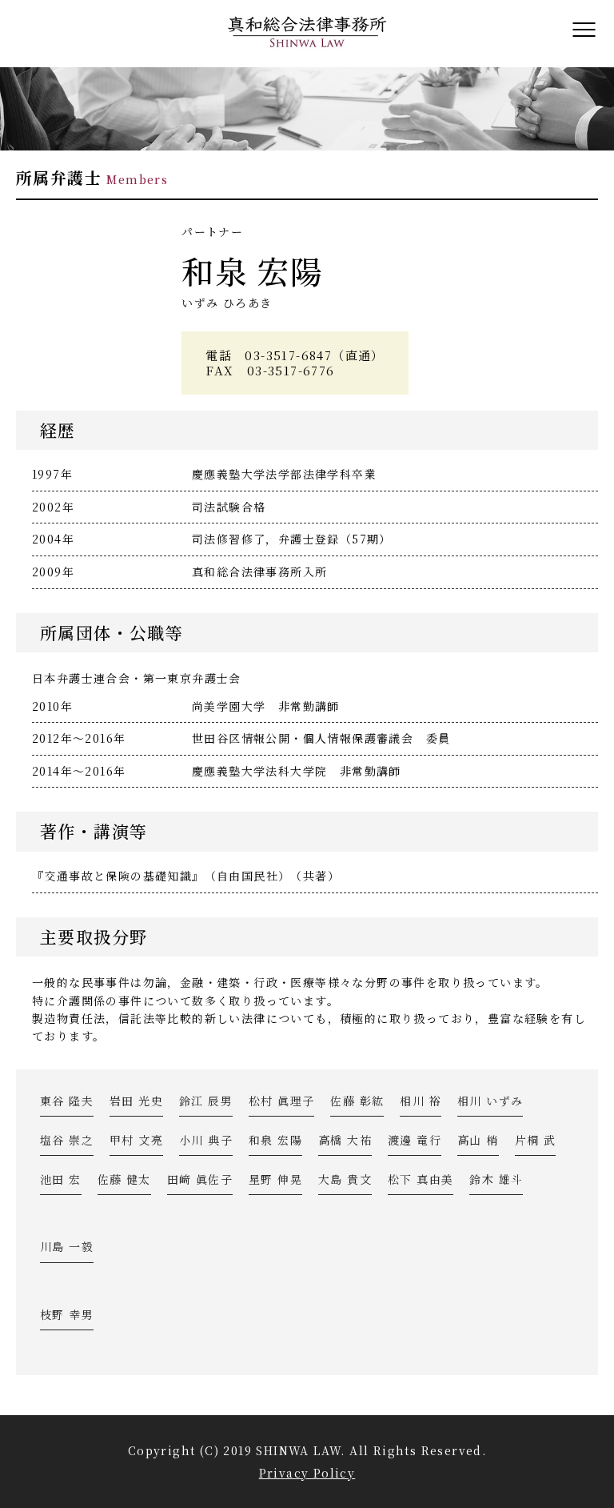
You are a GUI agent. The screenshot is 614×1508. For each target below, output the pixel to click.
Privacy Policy (307, 1473)
